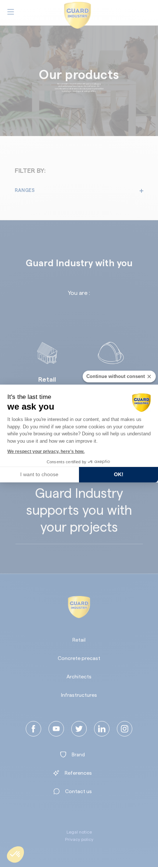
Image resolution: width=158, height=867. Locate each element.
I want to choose (39, 474)
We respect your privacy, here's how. (46, 451)
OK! (118, 474)
